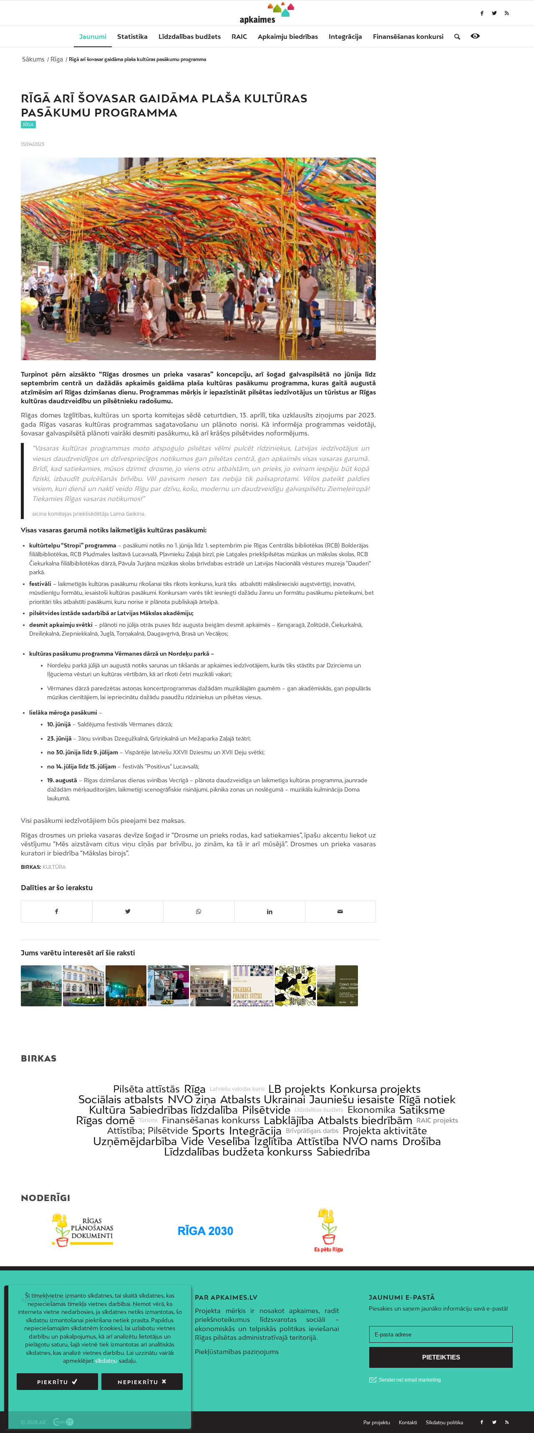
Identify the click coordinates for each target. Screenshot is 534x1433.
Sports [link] (208, 1130)
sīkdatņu (106, 1360)
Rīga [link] (195, 1089)
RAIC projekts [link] (437, 1120)
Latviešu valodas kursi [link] (237, 1089)
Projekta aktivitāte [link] (385, 1130)
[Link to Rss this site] (507, 13)
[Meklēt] (454, 36)
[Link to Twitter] (494, 13)
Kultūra (54, 867)
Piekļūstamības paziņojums (237, 1351)
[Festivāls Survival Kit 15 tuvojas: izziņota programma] (295, 985)
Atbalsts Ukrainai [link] (262, 1099)
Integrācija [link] (255, 1130)
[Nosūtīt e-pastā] (340, 911)
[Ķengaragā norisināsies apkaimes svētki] (252, 985)
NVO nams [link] (370, 1141)
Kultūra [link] (107, 1110)
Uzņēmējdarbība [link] (135, 1141)
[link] (408, 36)
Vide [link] (192, 1141)
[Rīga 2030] (205, 1230)
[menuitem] (93, 36)
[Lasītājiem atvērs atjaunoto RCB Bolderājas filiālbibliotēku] (210, 985)
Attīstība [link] (318, 1141)
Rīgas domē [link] (105, 1120)
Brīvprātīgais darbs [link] (312, 1131)
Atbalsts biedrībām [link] (365, 1120)
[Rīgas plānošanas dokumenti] (82, 1230)
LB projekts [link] (296, 1089)
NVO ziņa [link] (192, 1099)
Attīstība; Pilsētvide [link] (147, 1130)
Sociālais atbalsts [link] (121, 1099)
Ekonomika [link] (371, 1109)
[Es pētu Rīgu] (328, 1230)
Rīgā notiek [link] (427, 1099)
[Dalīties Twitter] (128, 911)
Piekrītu (52, 1382)
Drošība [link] (421, 1141)
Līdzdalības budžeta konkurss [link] (238, 1151)
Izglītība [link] (273, 1141)
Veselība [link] (229, 1141)
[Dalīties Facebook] (56, 911)
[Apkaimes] (267, 12)
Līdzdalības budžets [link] (319, 1109)
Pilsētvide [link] (266, 1110)
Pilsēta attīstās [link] (146, 1089)
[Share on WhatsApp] (199, 911)
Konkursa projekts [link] (375, 1089)
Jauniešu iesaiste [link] (352, 1099)
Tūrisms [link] (148, 1120)
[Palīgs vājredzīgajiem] (475, 36)
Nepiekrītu (138, 1382)
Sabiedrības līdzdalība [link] (183, 1110)
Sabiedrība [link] (343, 1151)
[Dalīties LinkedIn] (269, 911)
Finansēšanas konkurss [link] (211, 1120)
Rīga (28, 124)
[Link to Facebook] (482, 13)
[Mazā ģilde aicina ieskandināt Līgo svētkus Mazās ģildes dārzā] (337, 985)
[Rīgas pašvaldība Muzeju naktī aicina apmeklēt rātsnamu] (83, 985)
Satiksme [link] (422, 1110)
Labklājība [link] (289, 1120)
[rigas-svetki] (198, 259)
